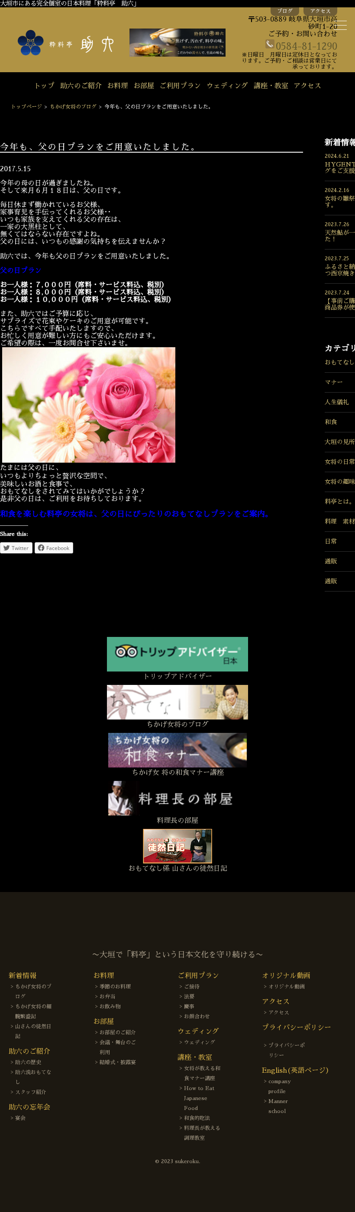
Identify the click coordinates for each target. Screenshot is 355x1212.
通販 (331, 561)
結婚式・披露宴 (118, 1062)
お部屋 (143, 86)
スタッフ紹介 (30, 1092)
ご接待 (192, 986)
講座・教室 (271, 86)
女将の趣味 (340, 482)
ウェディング (227, 86)
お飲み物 (110, 1006)
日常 (331, 541)
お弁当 (107, 996)
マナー (334, 382)
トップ (44, 86)
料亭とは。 (340, 502)
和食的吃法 (197, 1118)
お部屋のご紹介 (118, 1032)
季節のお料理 (115, 986)
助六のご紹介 (81, 86)
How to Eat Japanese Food (199, 1098)
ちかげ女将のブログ (73, 106)
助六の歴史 (28, 1062)
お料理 (117, 86)
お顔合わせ (197, 1016)
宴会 (20, 1118)
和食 (331, 422)
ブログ (285, 11)
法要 (189, 996)
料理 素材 (340, 521)
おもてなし (340, 362)
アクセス (320, 11)
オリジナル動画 (286, 986)
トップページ (26, 106)
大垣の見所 (340, 442)
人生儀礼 (337, 402)
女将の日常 (340, 462)
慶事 (189, 1006)
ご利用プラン (180, 86)
